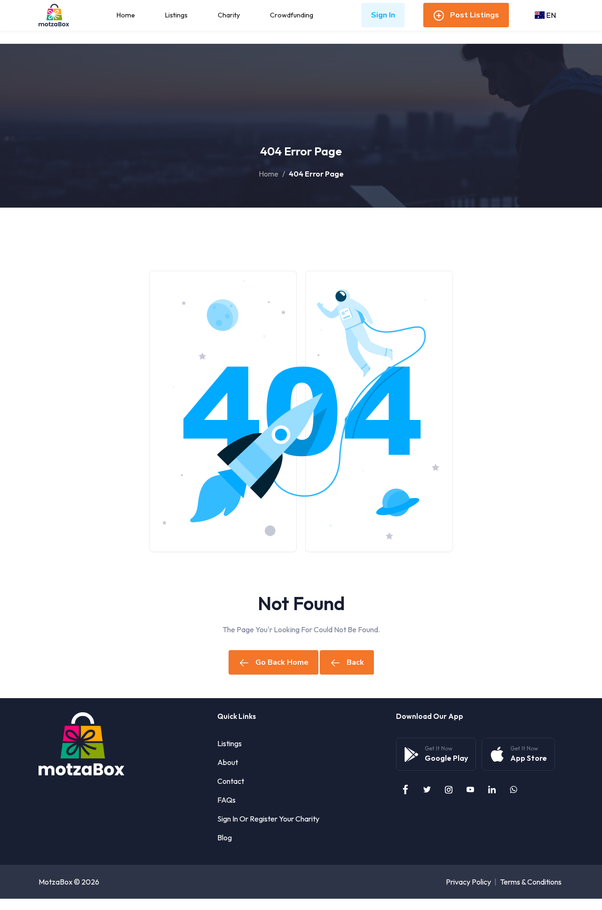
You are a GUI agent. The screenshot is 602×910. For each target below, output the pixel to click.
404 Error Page (316, 173)
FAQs (226, 800)
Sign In (383, 15)
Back (355, 662)
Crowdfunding (291, 15)
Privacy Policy (468, 881)
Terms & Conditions (531, 881)
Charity (229, 15)
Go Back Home (282, 662)
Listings (176, 15)
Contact (230, 781)
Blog (224, 837)
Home (126, 15)
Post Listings (474, 15)
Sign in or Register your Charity (268, 818)
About (227, 762)
